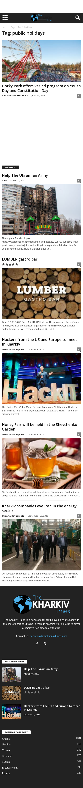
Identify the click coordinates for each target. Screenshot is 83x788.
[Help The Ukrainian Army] (41, 209)
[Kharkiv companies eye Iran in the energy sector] (41, 544)
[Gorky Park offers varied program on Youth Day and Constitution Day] (41, 61)
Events (6, 761)
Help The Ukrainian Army (25, 175)
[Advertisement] (41, 6)
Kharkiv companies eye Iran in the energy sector (39, 508)
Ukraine (6, 744)
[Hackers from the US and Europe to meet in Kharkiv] (41, 378)
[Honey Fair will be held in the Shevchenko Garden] (41, 463)
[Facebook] (38, 644)
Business (7, 756)
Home (4, 27)
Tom (4, 180)
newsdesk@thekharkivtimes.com (48, 636)
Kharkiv (6, 738)
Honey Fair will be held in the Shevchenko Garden (39, 427)
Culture (6, 750)
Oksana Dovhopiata (13, 349)
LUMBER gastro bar (19, 259)
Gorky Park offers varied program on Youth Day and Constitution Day (41, 88)
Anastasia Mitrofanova (15, 95)
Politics (6, 773)
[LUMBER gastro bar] (41, 293)
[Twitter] (45, 644)
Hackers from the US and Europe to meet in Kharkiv (39, 342)
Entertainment (10, 767)
